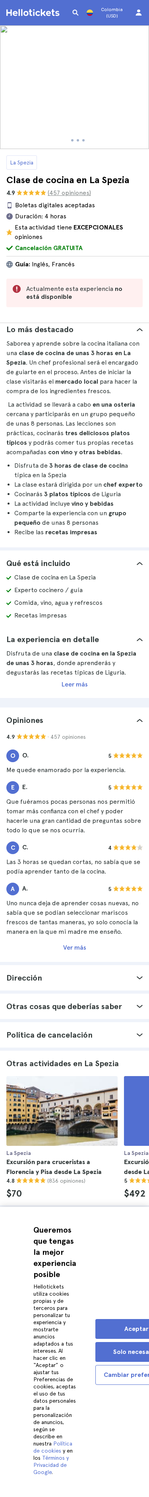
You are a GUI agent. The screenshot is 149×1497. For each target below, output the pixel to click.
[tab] (74, 329)
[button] (74, 329)
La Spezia (21, 162)
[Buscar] (75, 13)
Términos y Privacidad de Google (51, 1465)
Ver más (74, 947)
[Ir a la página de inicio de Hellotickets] (34, 12)
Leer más (75, 684)
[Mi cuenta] (139, 13)
